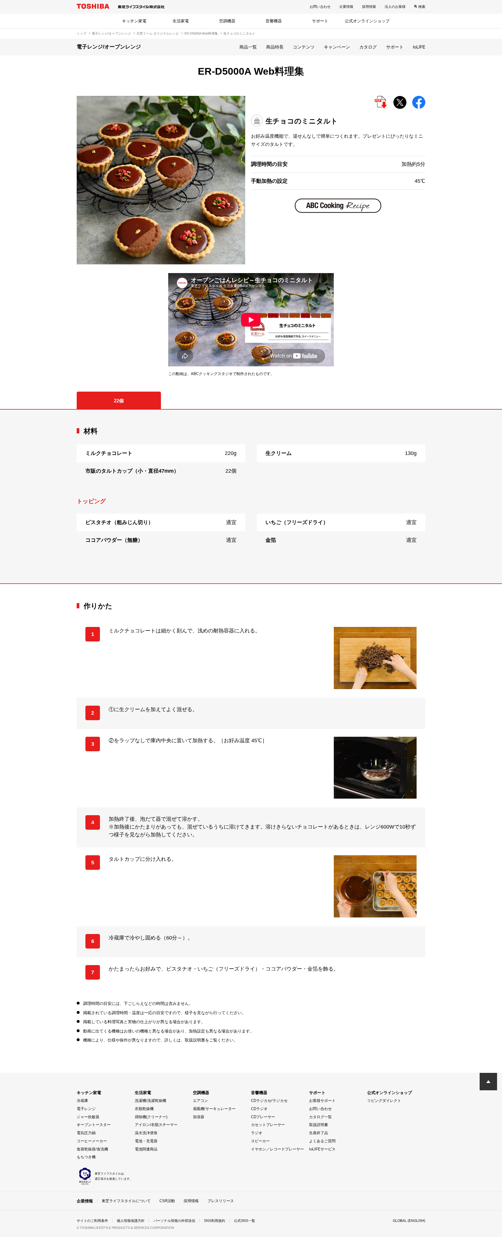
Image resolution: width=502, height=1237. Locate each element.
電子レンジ (86, 1109)
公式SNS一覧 (244, 1221)
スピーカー (260, 1141)
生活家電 (181, 21)
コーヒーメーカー (92, 1141)
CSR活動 (167, 1201)
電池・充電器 (146, 1141)
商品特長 (275, 46)
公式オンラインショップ (367, 21)
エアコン (200, 1100)
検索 (421, 7)
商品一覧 (248, 46)
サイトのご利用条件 (92, 1221)
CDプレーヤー (263, 1117)
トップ (81, 33)
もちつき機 (86, 1157)
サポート (320, 21)
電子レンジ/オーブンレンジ (111, 33)
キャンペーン (337, 46)
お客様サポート (322, 1100)
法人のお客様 (395, 7)
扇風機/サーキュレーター (214, 1109)
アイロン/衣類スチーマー (156, 1125)
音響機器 (274, 21)
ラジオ (256, 1133)
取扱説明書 (318, 1125)
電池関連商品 (146, 1149)
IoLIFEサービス (322, 1149)
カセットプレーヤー (268, 1125)
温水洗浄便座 (146, 1133)
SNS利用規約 (214, 1221)
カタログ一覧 (320, 1117)
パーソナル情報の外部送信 (174, 1221)
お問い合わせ (320, 7)
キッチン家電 (134, 21)
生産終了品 (318, 1133)
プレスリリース (220, 1201)
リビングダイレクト (384, 1100)
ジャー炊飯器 (88, 1117)
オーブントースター (94, 1125)
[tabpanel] (251, 496)
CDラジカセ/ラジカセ (269, 1100)
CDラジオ (259, 1109)
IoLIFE (419, 46)
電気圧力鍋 (86, 1133)
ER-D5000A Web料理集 (201, 33)
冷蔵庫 (82, 1100)
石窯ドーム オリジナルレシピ (158, 33)
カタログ (368, 46)
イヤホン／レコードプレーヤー (277, 1149)
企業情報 (346, 7)
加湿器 (198, 1117)
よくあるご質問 (322, 1141)
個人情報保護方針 (131, 1221)
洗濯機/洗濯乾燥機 (150, 1100)
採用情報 (369, 7)
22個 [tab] (119, 400)
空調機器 (227, 21)
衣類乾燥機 (144, 1109)
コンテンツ (304, 46)
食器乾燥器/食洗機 (92, 1149)
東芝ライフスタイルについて (126, 1201)
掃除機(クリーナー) (151, 1117)
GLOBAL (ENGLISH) (409, 1221)
